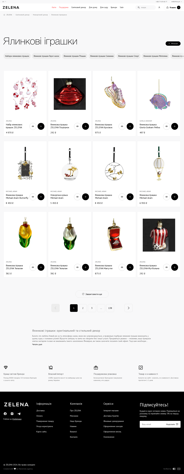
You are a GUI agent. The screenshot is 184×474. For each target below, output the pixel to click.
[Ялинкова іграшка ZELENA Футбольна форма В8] (158, 244)
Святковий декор (78, 7)
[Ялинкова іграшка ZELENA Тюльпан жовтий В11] (25, 244)
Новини (73, 426)
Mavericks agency (26, 469)
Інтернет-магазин (111, 410)
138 (110, 308)
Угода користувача (44, 426)
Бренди (114, 7)
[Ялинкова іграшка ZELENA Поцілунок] (69, 103)
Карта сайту (41, 431)
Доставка (40, 410)
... (101, 308)
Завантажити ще (94, 294)
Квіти (54, 7)
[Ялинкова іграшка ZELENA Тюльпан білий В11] (69, 244)
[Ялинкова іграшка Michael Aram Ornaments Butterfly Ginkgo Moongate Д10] (114, 174)
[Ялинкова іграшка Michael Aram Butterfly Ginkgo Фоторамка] (25, 174)
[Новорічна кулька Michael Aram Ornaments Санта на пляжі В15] (69, 174)
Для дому (93, 7)
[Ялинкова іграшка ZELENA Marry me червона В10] (114, 244)
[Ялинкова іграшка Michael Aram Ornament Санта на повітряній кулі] (158, 174)
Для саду (104, 7)
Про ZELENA (75, 410)
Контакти (73, 437)
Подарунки (63, 7)
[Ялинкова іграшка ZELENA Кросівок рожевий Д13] (114, 103)
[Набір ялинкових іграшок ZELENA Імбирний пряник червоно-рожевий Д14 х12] (25, 103)
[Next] (128, 308)
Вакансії (73, 431)
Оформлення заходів (113, 426)
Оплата (39, 416)
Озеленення (108, 437)
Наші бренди (76, 421)
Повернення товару (45, 421)
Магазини (74, 416)
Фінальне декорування (113, 421)
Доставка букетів (111, 416)
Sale (121, 7)
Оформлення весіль (112, 431)
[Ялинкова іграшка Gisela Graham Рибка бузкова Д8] (158, 103)
